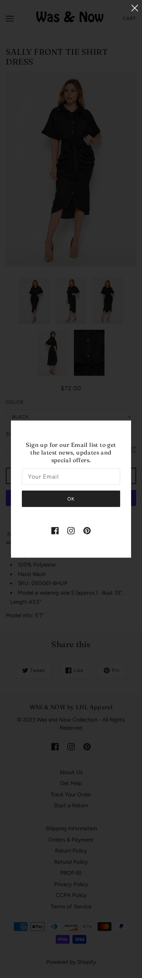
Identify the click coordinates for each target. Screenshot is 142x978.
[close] (134, 8)
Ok (71, 499)
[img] (55, 530)
